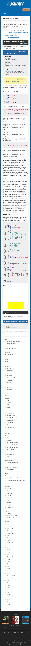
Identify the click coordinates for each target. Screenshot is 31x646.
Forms (7, 431)
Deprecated (8, 366)
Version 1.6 (9, 566)
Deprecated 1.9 (10, 375)
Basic (8, 490)
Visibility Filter (10, 507)
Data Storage (10, 465)
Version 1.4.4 (10, 559)
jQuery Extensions (11, 505)
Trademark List (21, 638)
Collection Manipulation (12, 462)
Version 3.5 (9, 592)
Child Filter (9, 495)
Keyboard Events (11, 425)
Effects (7, 398)
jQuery (25, 43)
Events (8, 22)
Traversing (7, 511)
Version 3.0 (9, 580)
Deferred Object (9, 364)
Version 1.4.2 (10, 554)
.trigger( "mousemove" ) (11, 35)
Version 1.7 (9, 568)
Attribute (9, 488)
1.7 (26, 51)
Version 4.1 (9, 604)
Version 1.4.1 (10, 552)
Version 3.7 (9, 597)
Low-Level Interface (11, 346)
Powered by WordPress (25, 644)
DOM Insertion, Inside (12, 445)
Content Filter (10, 498)
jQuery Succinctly (26, 625)
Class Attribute (10, 438)
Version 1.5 (9, 561)
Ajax (6, 339)
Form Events (10, 422)
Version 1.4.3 (10, 557)
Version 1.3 (9, 547)
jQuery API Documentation (15, 4)
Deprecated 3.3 (10, 385)
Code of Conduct (11, 642)
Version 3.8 (9, 599)
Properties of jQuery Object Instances (16, 478)
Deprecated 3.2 (10, 382)
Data (6, 361)
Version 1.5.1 (10, 564)
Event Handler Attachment (13, 418)
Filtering (9, 513)
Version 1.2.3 (10, 542)
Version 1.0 (9, 526)
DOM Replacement (11, 452)
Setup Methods (10, 469)
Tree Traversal (10, 518)
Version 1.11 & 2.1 (11, 575)
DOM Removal (10, 449)
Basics (8, 400)
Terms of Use (26, 641)
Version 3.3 (9, 587)
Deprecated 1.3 (10, 368)
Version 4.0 (9, 601)
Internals (7, 433)
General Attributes (11, 454)
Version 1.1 (9, 530)
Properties (7, 476)
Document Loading (11, 415)
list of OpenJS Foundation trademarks (17, 639)
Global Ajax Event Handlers (13, 341)
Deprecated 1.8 (10, 373)
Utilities (7, 521)
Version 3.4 (9, 590)
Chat (15, 632)
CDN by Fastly (16, 644)
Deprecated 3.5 (10, 389)
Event (13, 71)
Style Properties (10, 456)
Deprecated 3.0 (10, 380)
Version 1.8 (9, 571)
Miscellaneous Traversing (13, 515)
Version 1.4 (9, 549)
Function (10, 71)
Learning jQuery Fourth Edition (5, 626)
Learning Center (7, 632)
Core (6, 357)
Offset (6, 473)
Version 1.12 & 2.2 (11, 578)
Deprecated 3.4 (10, 387)
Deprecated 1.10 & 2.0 (12, 377)
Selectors (7, 486)
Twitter (21, 632)
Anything (10, 64)
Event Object (10, 420)
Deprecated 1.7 (10, 370)
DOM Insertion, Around (12, 442)
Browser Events (10, 413)
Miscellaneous (8, 460)
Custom (9, 402)
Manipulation (8, 435)
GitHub (28, 632)
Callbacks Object (9, 354)
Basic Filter (9, 493)
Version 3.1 (9, 582)
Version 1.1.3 (10, 535)
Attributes (7, 352)
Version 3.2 (9, 585)
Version (7, 524)
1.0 (26, 321)
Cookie (17, 642)
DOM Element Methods (12, 467)
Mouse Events (13, 22)
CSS (6, 359)
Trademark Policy (14, 638)
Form (8, 500)
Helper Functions (11, 343)
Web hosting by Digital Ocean (8, 644)
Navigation (26, 10)
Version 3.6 (9, 594)
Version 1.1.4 (10, 538)
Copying (9, 440)
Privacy (6, 642)
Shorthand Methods (11, 348)
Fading (8, 405)
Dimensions (8, 395)
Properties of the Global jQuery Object (16, 480)
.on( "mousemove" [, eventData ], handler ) (15, 31)
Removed (7, 484)
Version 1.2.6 (10, 545)
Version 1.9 (9, 573)
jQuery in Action (15, 625)
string (9, 58)
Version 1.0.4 (10, 528)
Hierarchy (9, 502)
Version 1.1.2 (10, 533)
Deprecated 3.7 (10, 392)
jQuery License (5, 635)
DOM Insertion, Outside (12, 447)
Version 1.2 (9, 540)
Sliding (8, 407)
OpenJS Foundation (10, 634)
